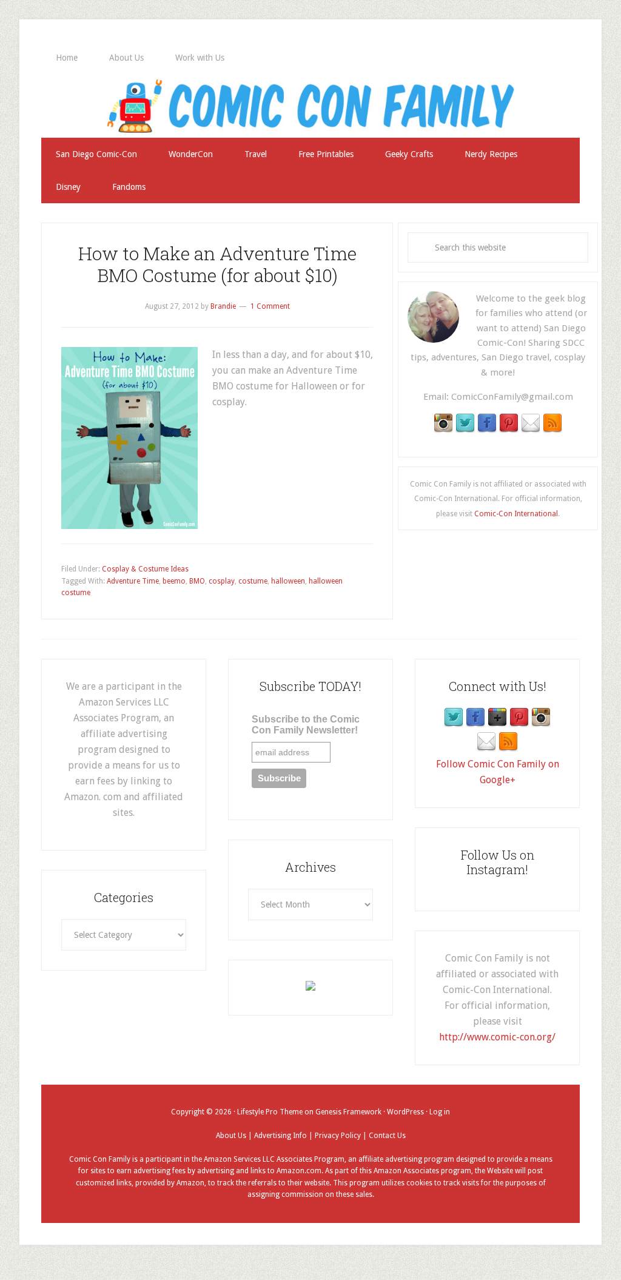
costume (252, 581)
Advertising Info (280, 1135)
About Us (231, 1135)
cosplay (222, 581)
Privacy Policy (338, 1135)
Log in (439, 1112)
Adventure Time (133, 581)
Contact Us (387, 1135)
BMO (197, 581)
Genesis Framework (348, 1112)
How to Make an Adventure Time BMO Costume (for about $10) (217, 264)
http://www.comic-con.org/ (497, 1037)
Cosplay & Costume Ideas (145, 569)
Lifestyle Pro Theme (270, 1112)
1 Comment (270, 306)
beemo (174, 581)
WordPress (405, 1112)
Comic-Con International (516, 514)
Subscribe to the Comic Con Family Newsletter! (306, 724)
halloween (288, 581)
